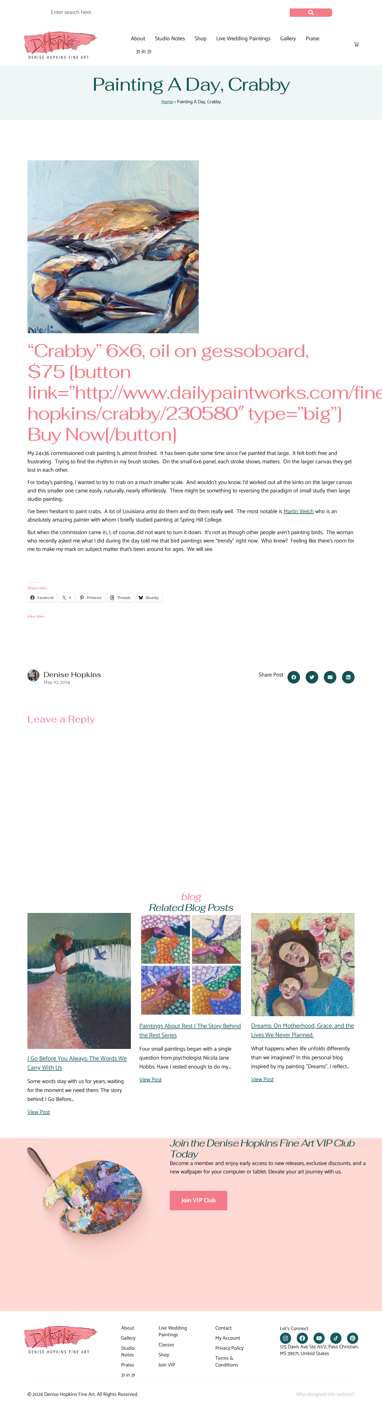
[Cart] (356, 44)
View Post (38, 1112)
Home (167, 102)
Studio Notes (170, 38)
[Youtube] (319, 1338)
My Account (227, 1338)
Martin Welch (299, 511)
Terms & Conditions (226, 1362)
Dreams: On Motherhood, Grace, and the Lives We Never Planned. (302, 1030)
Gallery (288, 38)
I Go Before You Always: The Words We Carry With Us (77, 1063)
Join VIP (167, 1365)
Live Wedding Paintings (243, 38)
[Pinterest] (352, 1338)
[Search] (311, 12)
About (138, 38)
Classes (166, 1345)
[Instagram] (285, 1338)
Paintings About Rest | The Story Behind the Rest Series (190, 1031)
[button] (293, 677)
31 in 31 (143, 51)
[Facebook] (302, 1338)
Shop (200, 38)
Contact (223, 1328)
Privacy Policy (229, 1348)
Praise (312, 38)
